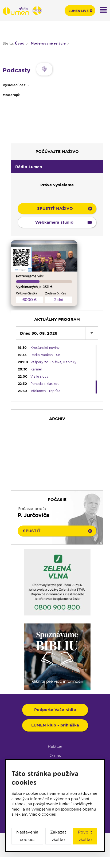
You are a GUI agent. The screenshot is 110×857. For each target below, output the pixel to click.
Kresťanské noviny (45, 348)
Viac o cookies (42, 814)
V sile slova (39, 376)
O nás (55, 755)
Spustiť (32, 530)
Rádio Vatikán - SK (45, 355)
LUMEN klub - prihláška (55, 725)
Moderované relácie (48, 43)
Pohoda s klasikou (44, 384)
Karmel (36, 369)
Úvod (20, 43)
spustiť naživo (55, 208)
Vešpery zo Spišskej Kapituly (53, 362)
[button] (57, 166)
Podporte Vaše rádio (55, 709)
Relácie (55, 746)
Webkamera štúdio (54, 222)
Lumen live (79, 11)
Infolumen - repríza (45, 391)
